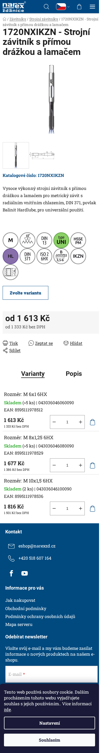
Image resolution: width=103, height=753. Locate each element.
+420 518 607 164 (34, 558)
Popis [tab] (74, 373)
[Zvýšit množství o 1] (81, 422)
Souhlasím (49, 740)
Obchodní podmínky (25, 608)
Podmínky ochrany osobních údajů (40, 616)
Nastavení (49, 723)
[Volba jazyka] (63, 6)
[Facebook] (11, 573)
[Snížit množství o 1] (54, 422)
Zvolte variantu (25, 292)
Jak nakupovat (20, 600)
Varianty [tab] (33, 373)
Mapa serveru (18, 624)
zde (7, 709)
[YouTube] (24, 573)
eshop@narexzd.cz (36, 546)
